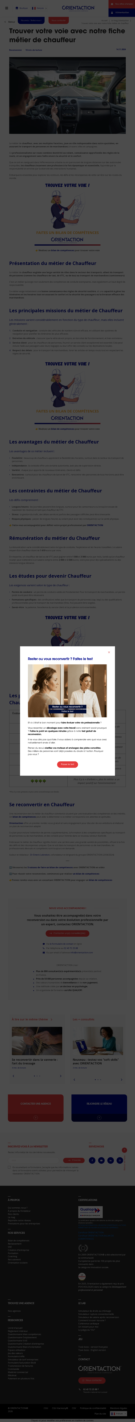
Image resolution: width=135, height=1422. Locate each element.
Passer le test (67, 764)
